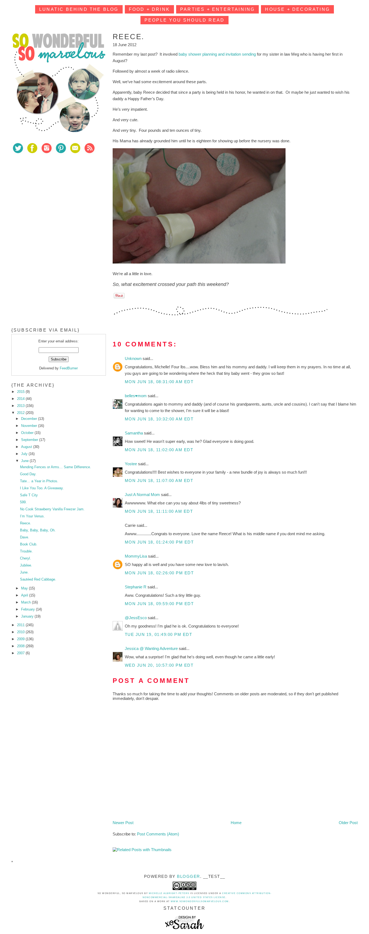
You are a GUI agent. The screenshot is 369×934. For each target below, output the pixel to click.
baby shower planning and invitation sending (217, 54)
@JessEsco (136, 617)
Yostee (131, 463)
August (27, 447)
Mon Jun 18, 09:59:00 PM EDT (159, 603)
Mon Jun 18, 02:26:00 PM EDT (159, 573)
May (25, 588)
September (30, 440)
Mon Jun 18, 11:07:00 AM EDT (159, 480)
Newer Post (123, 822)
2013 (21, 406)
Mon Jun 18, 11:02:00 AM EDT (159, 449)
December (29, 419)
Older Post (348, 822)
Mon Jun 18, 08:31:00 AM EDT (159, 381)
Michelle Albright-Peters (169, 893)
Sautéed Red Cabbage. (38, 579)
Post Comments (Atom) (158, 834)
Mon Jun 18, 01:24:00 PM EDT (159, 542)
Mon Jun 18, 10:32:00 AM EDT (159, 419)
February (28, 609)
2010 (21, 632)
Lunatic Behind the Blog (79, 9)
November (29, 426)
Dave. (24, 537)
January (28, 616)
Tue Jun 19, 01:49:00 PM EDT (158, 634)
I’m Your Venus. (32, 516)
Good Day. (28, 474)
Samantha (134, 433)
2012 (21, 413)
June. (24, 572)
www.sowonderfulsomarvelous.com (200, 901)
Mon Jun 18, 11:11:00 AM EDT (159, 511)
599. (23, 502)
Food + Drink (149, 9)
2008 (21, 646)
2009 (21, 639)
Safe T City (29, 495)
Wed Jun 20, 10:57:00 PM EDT (159, 665)
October (28, 433)
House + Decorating (297, 9)
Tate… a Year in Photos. (39, 481)
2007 (21, 653)
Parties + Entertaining (217, 9)
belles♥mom (136, 395)
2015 (21, 392)
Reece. (25, 523)
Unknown (134, 358)
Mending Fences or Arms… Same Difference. (55, 467)
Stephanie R (136, 587)
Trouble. (26, 551)
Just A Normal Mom (143, 494)
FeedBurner (69, 368)
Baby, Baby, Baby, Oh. (38, 530)
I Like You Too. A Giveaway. (42, 488)
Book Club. (28, 544)
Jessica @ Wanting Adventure (152, 648)
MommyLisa (136, 556)
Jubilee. (26, 565)
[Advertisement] (51, 197)
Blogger (188, 876)
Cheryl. (25, 558)
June (25, 461)
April (25, 595)
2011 (21, 625)
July (25, 454)
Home (236, 822)
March (26, 602)
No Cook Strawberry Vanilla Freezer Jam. (52, 509)
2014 (21, 399)
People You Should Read (184, 20)
